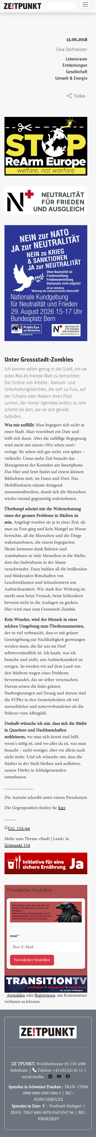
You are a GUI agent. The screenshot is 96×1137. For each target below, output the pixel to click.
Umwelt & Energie (71, 78)
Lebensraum (76, 59)
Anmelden (16, 996)
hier (61, 808)
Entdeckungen (75, 65)
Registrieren (45, 996)
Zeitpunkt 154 (17, 845)
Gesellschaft (76, 72)
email (13, 936)
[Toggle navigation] (85, 4)
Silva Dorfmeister (71, 49)
